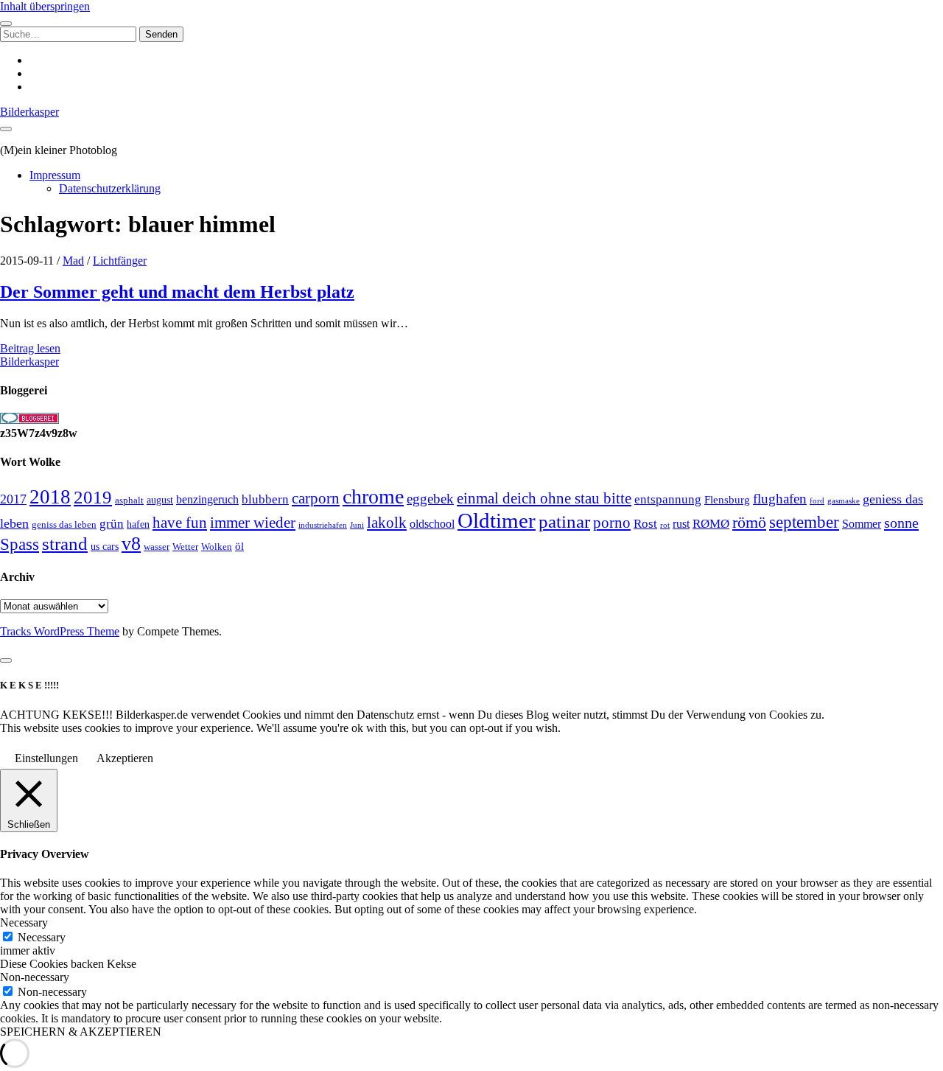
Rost (645, 524)
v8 (131, 543)
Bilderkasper (29, 111)
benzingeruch (207, 499)
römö (749, 522)
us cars (105, 546)
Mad (73, 260)
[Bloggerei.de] (29, 420)
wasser (156, 546)
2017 (13, 499)
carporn (316, 498)
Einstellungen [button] (46, 758)
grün (111, 524)
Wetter (185, 546)
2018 (50, 497)
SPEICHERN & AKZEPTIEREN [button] (80, 1031)
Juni (357, 524)
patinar (564, 521)
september (804, 522)
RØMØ (711, 524)
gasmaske (843, 500)
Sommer (861, 524)
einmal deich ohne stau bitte (544, 498)
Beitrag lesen (30, 348)
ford (817, 500)
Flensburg (727, 500)
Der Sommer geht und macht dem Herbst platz (177, 291)
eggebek (430, 498)
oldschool (432, 523)
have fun (180, 522)
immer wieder (252, 522)
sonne (901, 522)
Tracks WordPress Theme (59, 631)
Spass (19, 544)
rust (681, 523)
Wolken (216, 546)
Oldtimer (497, 520)
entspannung (667, 499)
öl (239, 546)
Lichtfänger (120, 260)
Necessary (42, 937)
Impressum (54, 175)
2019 (93, 497)
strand (65, 543)
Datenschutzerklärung (110, 188)
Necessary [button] (24, 922)
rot (665, 524)
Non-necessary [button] (34, 977)
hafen (138, 524)
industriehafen (322, 525)
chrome (373, 496)
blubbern (265, 499)
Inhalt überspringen (45, 6)
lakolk (387, 522)
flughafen (780, 498)
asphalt (129, 500)
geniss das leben (64, 524)
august (160, 500)
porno (612, 522)
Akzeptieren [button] (125, 758)
